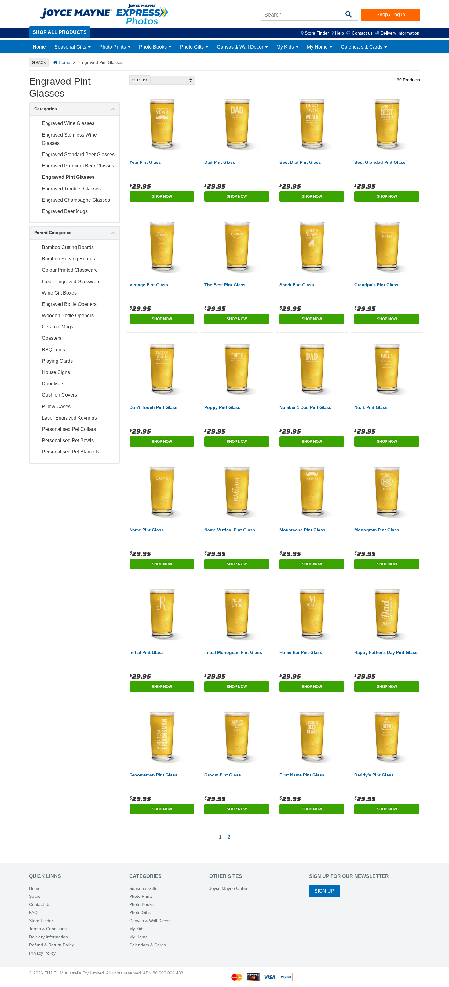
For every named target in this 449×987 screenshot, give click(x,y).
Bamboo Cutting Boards (68, 247)
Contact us (362, 33)
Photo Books (153, 47)
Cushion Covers (59, 395)
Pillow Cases (56, 406)
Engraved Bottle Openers (69, 304)
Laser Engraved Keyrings (69, 417)
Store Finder (41, 921)
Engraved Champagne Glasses (76, 200)
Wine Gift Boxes (59, 292)
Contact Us (39, 904)
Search (36, 896)
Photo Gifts (192, 47)
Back (40, 63)
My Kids (285, 47)
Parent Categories (52, 232)
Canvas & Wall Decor (241, 47)
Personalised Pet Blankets (70, 451)
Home (39, 47)
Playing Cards (57, 361)
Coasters (51, 338)
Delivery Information (399, 33)
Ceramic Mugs (57, 326)
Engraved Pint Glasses (68, 177)
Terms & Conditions (48, 928)
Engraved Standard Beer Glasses (78, 154)
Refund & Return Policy (51, 945)
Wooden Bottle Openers (68, 315)
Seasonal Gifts (70, 47)
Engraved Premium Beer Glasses (78, 165)
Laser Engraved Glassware (71, 281)
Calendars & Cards (362, 47)
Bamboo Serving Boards (68, 258)
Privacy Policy (42, 953)
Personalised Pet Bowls (68, 440)
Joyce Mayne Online (229, 888)
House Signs (56, 372)
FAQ (33, 912)
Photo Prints (113, 47)
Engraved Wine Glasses (68, 123)
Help (339, 33)
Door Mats (53, 383)
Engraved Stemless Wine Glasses (69, 139)
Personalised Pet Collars (69, 429)
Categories (45, 108)
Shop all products (60, 32)
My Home (318, 47)
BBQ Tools (53, 349)
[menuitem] (315, 33)
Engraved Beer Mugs (65, 211)
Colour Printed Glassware (70, 270)
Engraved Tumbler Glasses (71, 188)
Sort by (140, 80)
